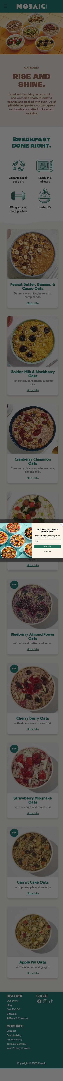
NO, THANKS (47, 551)
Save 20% (47, 546)
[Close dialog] (61, 525)
